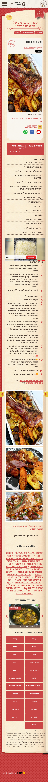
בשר (31, 145)
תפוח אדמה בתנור (38, 738)
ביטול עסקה (30, 731)
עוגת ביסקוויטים (12, 735)
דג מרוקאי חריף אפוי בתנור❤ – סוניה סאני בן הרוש (25, 576)
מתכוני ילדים (34, 693)
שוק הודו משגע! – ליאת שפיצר (24, 588)
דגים (34, 654)
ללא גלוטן (15, 717)
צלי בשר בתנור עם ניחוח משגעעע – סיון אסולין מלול (24, 558)
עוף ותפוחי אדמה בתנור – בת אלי (25, 584)
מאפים (34, 647)
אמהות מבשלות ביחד (31, 380)
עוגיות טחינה (23, 740)
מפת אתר (39, 731)
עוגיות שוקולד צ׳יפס (36, 742)
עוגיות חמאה (13, 740)
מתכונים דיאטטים (15, 686)
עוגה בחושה (32, 735)
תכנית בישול (16, 746)
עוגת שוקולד (31, 733)
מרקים (34, 725)
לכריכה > (38, 33)
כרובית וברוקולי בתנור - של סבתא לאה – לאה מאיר (24, 581)
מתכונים (12, 731)
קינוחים (34, 701)
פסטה (34, 678)
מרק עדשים (32, 744)
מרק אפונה (11, 738)
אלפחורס (26, 742)
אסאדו (8, 746)
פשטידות (34, 709)
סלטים (15, 701)
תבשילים (34, 717)
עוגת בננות (32, 740)
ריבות (15, 670)
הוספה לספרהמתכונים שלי (31, 127)
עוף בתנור (41, 744)
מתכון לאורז (34, 662)
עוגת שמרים (22, 735)
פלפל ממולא (23, 744)
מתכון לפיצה (11, 733)
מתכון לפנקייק (20, 733)
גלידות (15, 647)
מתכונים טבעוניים (15, 678)
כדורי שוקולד (41, 733)
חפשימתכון (9, 17)
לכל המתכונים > (27, 33)
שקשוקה (28, 738)
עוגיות (15, 639)
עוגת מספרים (20, 738)
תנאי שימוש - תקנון (28, 746)
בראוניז (19, 742)
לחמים (15, 662)
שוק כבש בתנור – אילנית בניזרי (24, 568)
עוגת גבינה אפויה (12, 744)
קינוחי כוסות (34, 670)
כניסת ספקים (21, 731)
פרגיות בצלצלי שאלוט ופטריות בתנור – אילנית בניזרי (24, 571)
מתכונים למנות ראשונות (34, 686)
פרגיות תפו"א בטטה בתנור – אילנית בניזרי (23, 592)
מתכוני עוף (15, 709)
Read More (31, 257)
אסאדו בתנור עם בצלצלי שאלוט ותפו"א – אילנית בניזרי (24, 554)
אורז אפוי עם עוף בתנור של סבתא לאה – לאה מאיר (24, 563)
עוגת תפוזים (41, 735)
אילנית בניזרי (29, 48)
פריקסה (39, 740)
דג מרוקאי (12, 742)
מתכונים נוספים (34, 382)
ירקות (15, 654)
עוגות (34, 639)
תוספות (15, 693)
